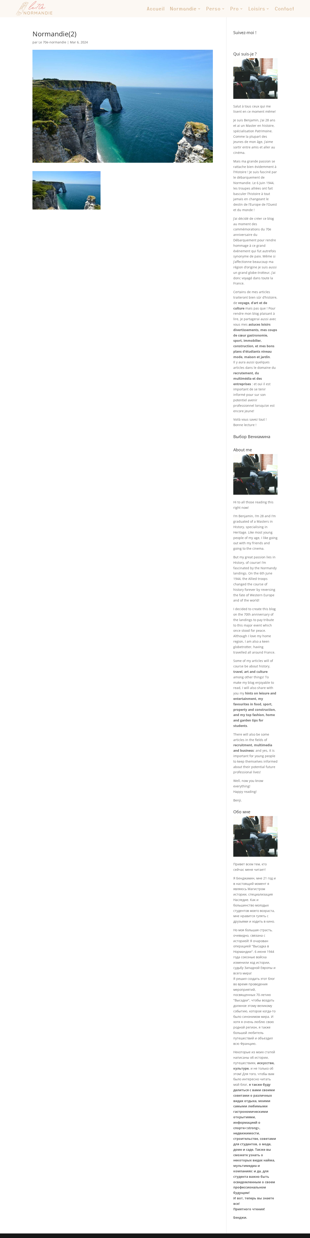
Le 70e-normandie (52, 42)
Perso (213, 8)
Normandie (183, 8)
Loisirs (256, 8)
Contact (285, 8)
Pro (234, 8)
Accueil (156, 8)
